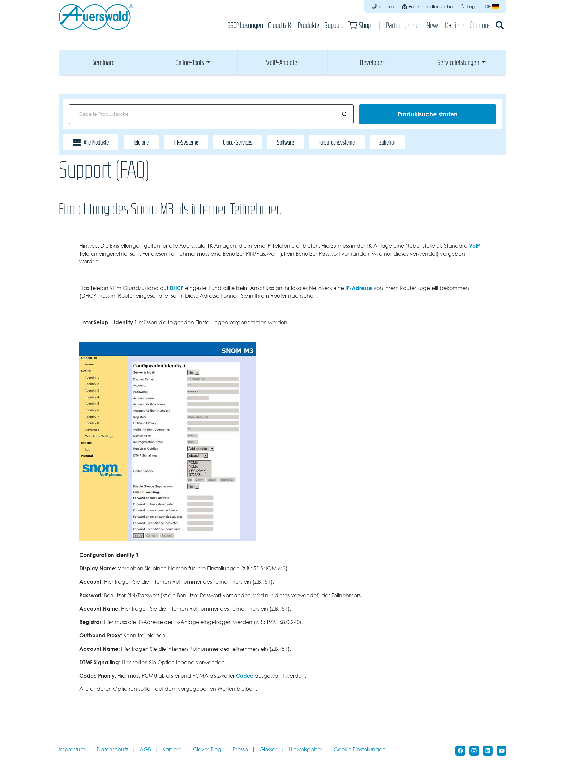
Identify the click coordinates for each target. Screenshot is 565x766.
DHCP (177, 288)
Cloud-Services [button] (237, 142)
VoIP (474, 246)
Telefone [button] (141, 142)
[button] (103, 63)
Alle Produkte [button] (96, 142)
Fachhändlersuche (430, 6)
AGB (145, 749)
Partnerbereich (403, 25)
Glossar (268, 749)
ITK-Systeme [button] (186, 142)
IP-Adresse (358, 288)
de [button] (488, 6)
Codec (244, 676)
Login (472, 6)
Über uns (480, 25)
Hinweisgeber (305, 749)
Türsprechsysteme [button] (337, 142)
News (433, 25)
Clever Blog (207, 749)
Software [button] (285, 142)
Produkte (308, 25)
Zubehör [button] (387, 142)
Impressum (72, 749)
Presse (240, 749)
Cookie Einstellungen (359, 749)
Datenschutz (112, 749)
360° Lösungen (245, 25)
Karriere (454, 25)
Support (333, 25)
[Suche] (499, 25)
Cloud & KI (280, 25)
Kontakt (387, 6)
